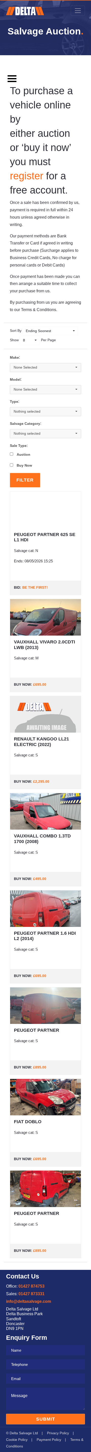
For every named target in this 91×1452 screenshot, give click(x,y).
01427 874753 (31, 1286)
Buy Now (24, 465)
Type (14, 402)
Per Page (48, 340)
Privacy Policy (58, 1433)
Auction (23, 454)
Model (15, 379)
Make (14, 357)
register (26, 175)
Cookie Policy (17, 1440)
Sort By (15, 331)
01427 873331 (31, 1294)
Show (14, 340)
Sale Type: (19, 446)
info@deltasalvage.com (28, 1301)
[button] (50, 331)
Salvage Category (25, 424)
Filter (25, 480)
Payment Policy (49, 1440)
